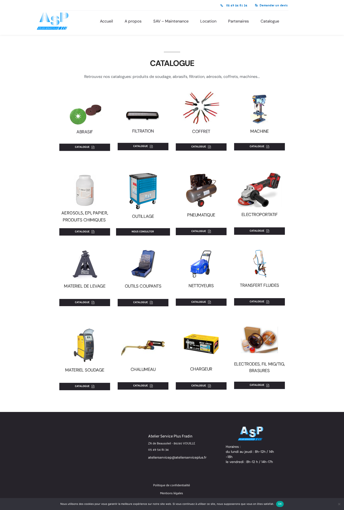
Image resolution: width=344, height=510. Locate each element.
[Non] (339, 504)
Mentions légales (171, 493)
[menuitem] (106, 21)
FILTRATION (143, 131)
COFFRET (201, 131)
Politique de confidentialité (171, 485)
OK (280, 503)
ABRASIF (84, 132)
